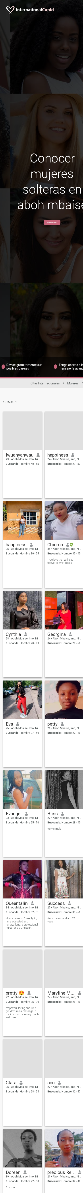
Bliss (52, 813)
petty (52, 724)
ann (51, 1082)
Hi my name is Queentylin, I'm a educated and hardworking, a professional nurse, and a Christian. (22, 923)
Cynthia (13, 634)
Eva (9, 724)
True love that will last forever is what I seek (60, 561)
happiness (57, 455)
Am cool (10, 1187)
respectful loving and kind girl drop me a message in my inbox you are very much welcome (22, 1013)
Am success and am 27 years (61, 920)
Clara (11, 1082)
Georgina (56, 634)
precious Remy (61, 1172)
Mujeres (73, 383)
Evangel (14, 813)
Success (56, 903)
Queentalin (17, 903)
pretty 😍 (15, 993)
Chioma (55, 544)
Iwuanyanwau (19, 455)
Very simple (54, 828)
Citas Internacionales (45, 383)
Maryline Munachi (61, 993)
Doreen (13, 1172)
